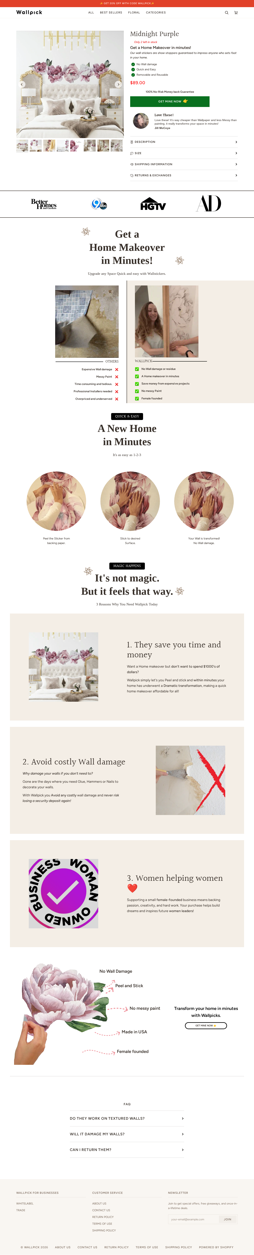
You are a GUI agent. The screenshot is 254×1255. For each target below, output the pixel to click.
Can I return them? (90, 1149)
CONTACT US (101, 1210)
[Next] (118, 84)
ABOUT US (99, 1203)
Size (138, 153)
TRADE (20, 1210)
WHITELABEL (24, 1203)
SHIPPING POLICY (104, 1230)
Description (145, 142)
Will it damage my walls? (97, 1134)
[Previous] (21, 84)
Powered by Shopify (216, 1247)
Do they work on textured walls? (107, 1118)
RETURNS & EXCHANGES (153, 175)
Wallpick (32, 1247)
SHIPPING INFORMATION (153, 164)
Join (227, 1219)
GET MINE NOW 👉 (205, 1025)
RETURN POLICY (103, 1217)
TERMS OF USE (102, 1223)
